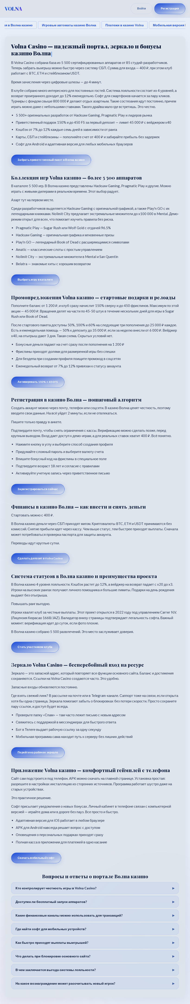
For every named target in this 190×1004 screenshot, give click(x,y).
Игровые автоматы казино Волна (69, 25)
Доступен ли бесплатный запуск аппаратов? (51, 902)
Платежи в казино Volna (124, 25)
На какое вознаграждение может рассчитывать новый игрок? (65, 983)
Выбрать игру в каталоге (35, 279)
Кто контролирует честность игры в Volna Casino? (56, 888)
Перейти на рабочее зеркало (38, 752)
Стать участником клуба (35, 647)
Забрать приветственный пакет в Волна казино (51, 160)
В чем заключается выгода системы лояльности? (56, 970)
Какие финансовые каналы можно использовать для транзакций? (69, 915)
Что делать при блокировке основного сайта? (53, 956)
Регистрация (170, 8)
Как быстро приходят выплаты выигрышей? (52, 942)
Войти (141, 8)
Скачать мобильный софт (36, 858)
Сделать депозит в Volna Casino (40, 558)
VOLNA (13, 8)
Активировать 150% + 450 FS (38, 382)
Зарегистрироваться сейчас (38, 489)
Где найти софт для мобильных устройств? (51, 929)
